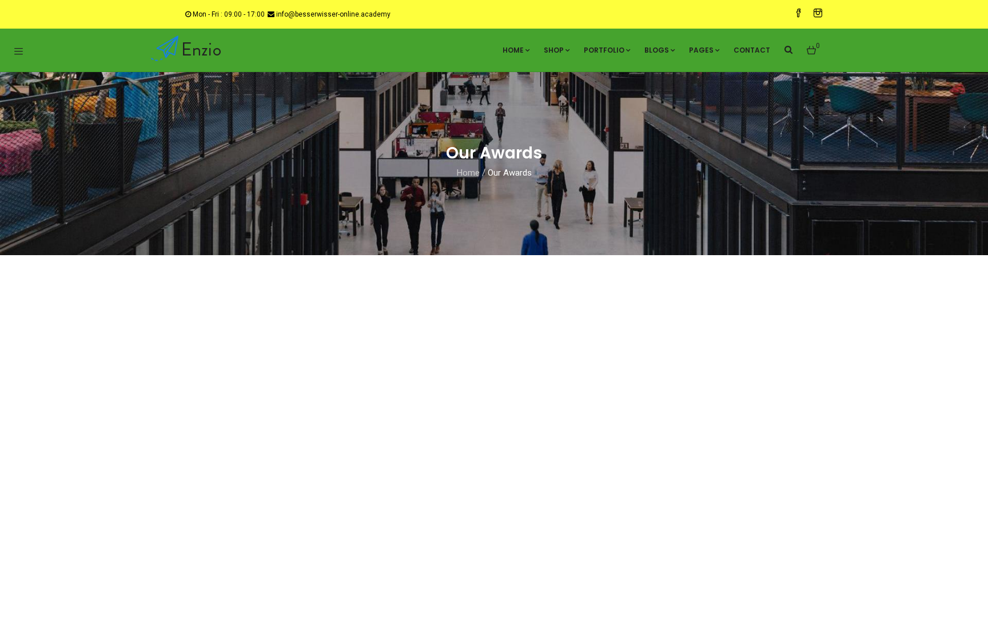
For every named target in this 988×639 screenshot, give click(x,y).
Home (513, 50)
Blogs (656, 50)
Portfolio (604, 50)
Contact (752, 50)
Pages (701, 50)
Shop (554, 50)
